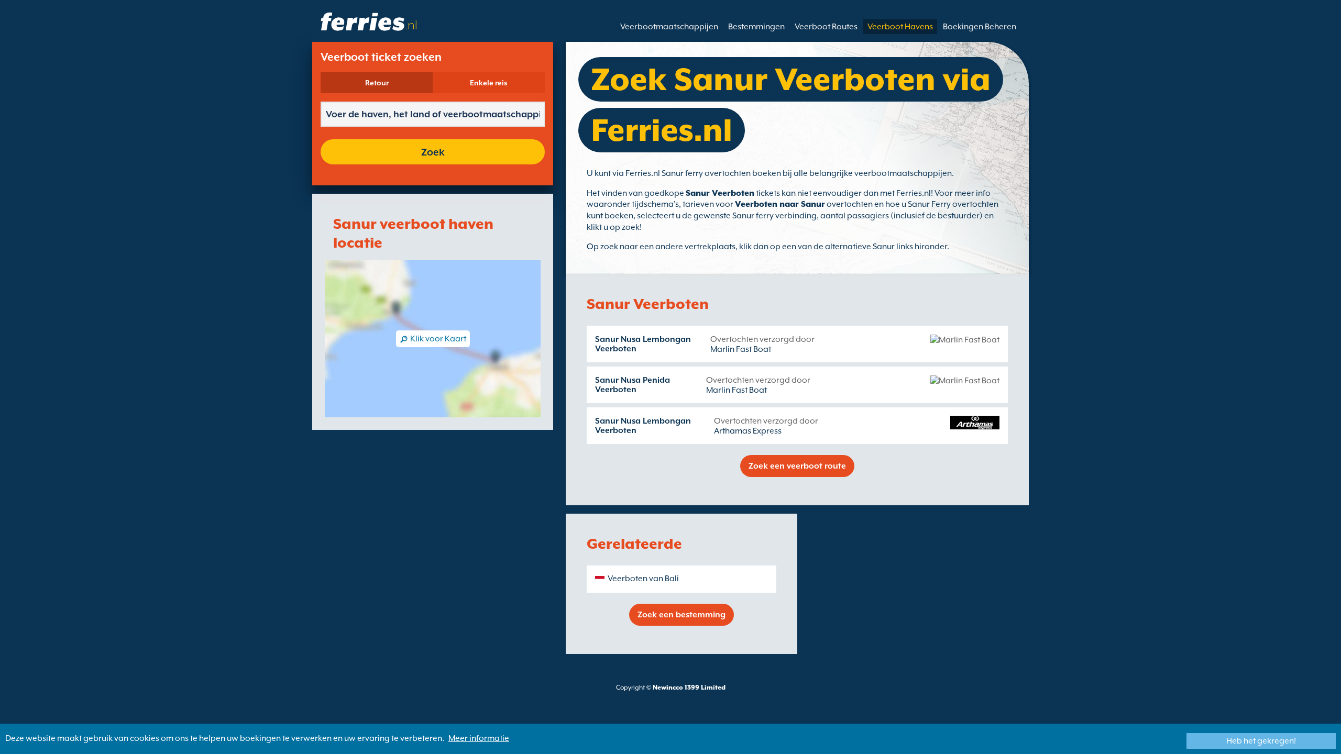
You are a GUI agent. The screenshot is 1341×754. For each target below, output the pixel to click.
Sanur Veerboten (720, 193)
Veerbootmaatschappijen (669, 26)
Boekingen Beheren (979, 26)
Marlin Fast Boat (740, 349)
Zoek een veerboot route (797, 466)
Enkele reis (489, 83)
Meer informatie (478, 738)
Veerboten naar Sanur (780, 204)
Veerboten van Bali (643, 578)
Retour (377, 83)
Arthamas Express (748, 431)
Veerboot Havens (900, 26)
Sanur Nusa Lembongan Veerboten (643, 344)
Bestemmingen (756, 26)
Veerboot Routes (826, 26)
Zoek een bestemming (681, 614)
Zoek (433, 152)
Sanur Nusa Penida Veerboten (632, 384)
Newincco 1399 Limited (689, 687)
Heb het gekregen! (1261, 741)
